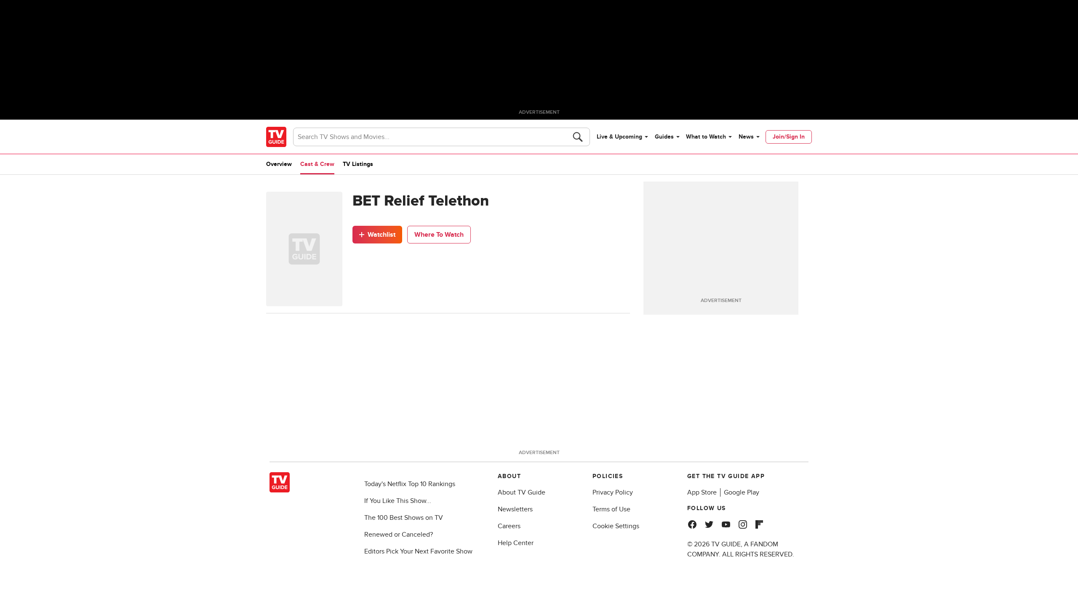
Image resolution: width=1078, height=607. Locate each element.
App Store (702, 492)
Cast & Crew (317, 164)
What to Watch (706, 136)
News (746, 136)
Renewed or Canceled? (398, 534)
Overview (279, 164)
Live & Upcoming (619, 136)
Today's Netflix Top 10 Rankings (409, 484)
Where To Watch (439, 234)
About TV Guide (521, 492)
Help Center (516, 543)
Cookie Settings (615, 526)
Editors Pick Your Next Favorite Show (418, 551)
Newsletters (515, 509)
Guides (664, 136)
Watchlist (381, 234)
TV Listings (358, 164)
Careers (509, 526)
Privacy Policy (612, 492)
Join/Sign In (789, 136)
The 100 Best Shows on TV (403, 517)
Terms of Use (611, 509)
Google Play (741, 492)
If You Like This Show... (397, 501)
